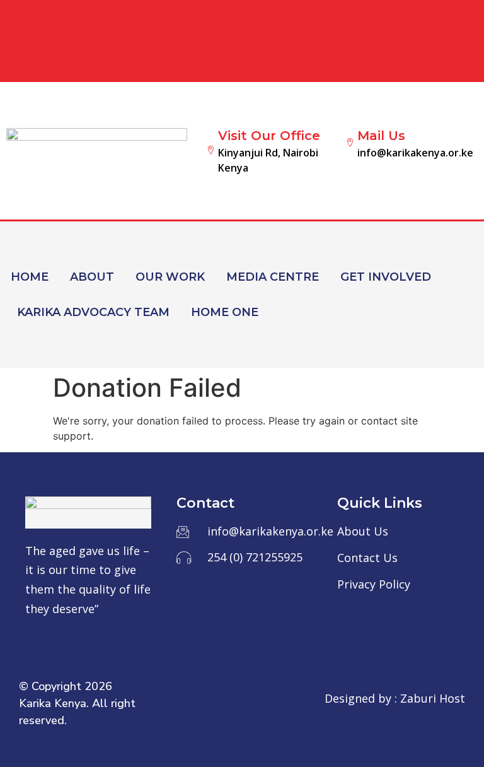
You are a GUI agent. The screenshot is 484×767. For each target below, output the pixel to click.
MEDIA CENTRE (272, 277)
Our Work (170, 277)
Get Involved (385, 277)
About (92, 277)
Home (30, 277)
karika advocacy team (93, 312)
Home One (224, 312)
